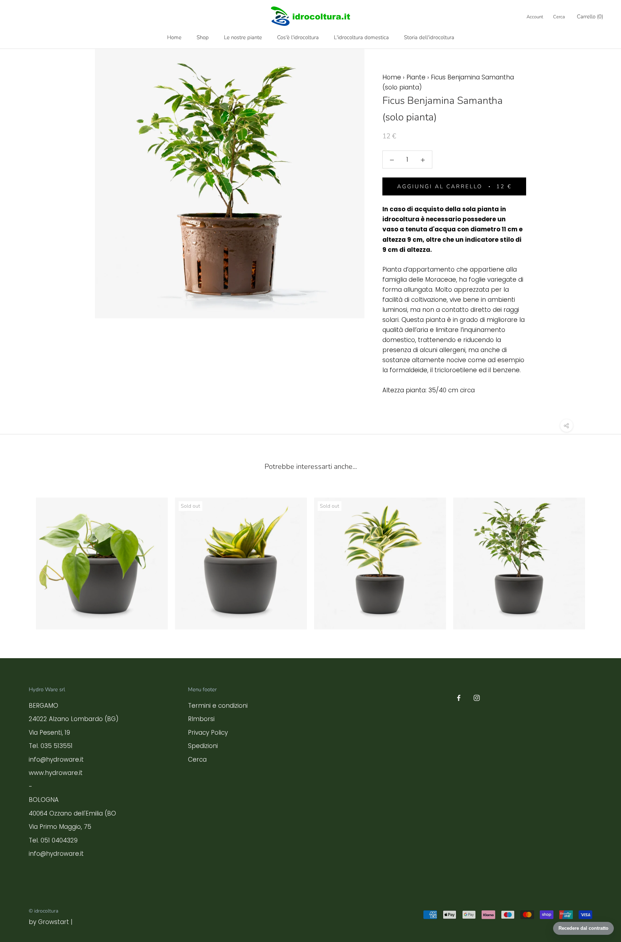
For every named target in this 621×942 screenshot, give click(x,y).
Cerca (559, 17)
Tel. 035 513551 (51, 746)
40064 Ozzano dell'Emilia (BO (72, 813)
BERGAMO (43, 705)
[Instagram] (477, 697)
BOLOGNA (44, 799)
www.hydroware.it (56, 772)
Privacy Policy (208, 732)
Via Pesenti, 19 (49, 732)
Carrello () (590, 16)
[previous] (22, 555)
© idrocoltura (43, 911)
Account (534, 17)
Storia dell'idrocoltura (429, 37)
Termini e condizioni (218, 705)
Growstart (53, 922)
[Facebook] (459, 697)
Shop (203, 37)
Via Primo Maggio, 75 (60, 826)
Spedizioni (203, 746)
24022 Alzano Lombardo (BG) (74, 719)
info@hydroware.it (56, 759)
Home (174, 37)
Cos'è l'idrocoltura (298, 37)
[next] (598, 555)
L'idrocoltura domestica (361, 37)
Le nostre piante (243, 37)
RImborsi (201, 719)
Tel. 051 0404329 (53, 840)
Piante (416, 77)
